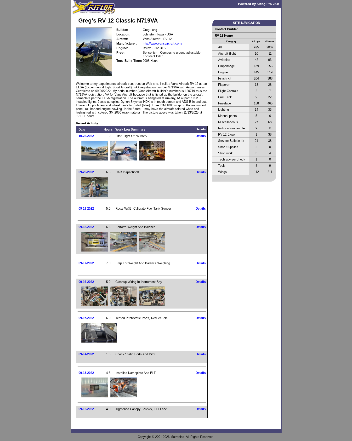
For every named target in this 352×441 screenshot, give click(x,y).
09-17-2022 (86, 263)
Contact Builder (226, 29)
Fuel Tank (225, 97)
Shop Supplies (228, 147)
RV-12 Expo (226, 134)
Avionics (224, 60)
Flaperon (224, 84)
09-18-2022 (86, 227)
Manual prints (227, 116)
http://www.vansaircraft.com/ (162, 43)
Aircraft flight (227, 53)
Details (201, 136)
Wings (222, 172)
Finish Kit (224, 78)
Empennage (226, 66)
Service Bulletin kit (231, 141)
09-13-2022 (86, 373)
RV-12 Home (224, 35)
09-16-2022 (86, 282)
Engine (223, 72)
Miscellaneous (228, 122)
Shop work (225, 153)
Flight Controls (228, 91)
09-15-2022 (86, 318)
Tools (222, 165)
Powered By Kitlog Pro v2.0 (258, 4)
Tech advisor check (231, 159)
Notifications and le (231, 128)
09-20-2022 (86, 172)
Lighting (223, 109)
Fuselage (224, 103)
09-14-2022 (86, 354)
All (220, 47)
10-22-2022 (86, 136)
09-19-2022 (86, 208)
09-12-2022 (86, 409)
